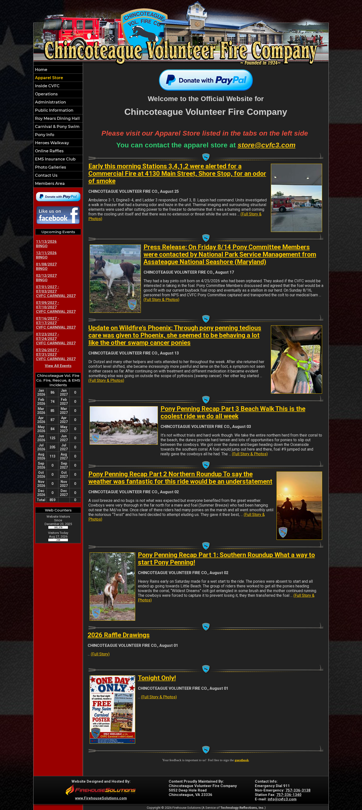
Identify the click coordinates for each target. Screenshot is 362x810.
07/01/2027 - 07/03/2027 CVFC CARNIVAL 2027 (56, 291)
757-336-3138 (298, 790)
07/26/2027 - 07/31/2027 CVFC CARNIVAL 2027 (56, 354)
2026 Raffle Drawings (119, 635)
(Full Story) (100, 654)
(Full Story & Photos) (161, 299)
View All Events (58, 366)
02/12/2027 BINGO (46, 277)
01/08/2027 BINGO (46, 266)
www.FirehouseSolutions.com (101, 798)
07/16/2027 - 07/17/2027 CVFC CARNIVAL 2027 (56, 323)
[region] (58, 126)
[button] (58, 85)
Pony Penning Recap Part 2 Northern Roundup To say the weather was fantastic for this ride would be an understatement (180, 477)
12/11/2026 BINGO (46, 255)
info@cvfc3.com (282, 799)
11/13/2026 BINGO (46, 243)
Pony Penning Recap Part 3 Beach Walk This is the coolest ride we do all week (233, 412)
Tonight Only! (157, 678)
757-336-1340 (288, 794)
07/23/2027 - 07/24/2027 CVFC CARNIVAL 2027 (56, 338)
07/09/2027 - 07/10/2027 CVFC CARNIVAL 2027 (56, 307)
